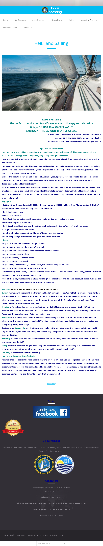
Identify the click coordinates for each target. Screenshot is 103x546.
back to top (51, 383)
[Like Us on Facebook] (51, 412)
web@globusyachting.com (51, 497)
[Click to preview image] (51, 83)
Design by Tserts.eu (57, 535)
